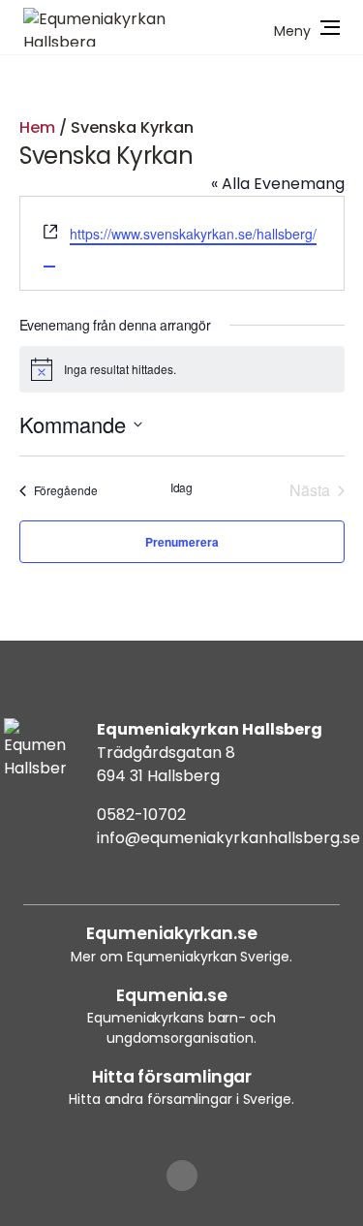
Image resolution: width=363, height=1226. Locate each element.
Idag (182, 487)
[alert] (182, 369)
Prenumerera (182, 541)
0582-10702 (141, 814)
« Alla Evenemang (278, 184)
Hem (37, 127)
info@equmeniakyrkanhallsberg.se (228, 838)
